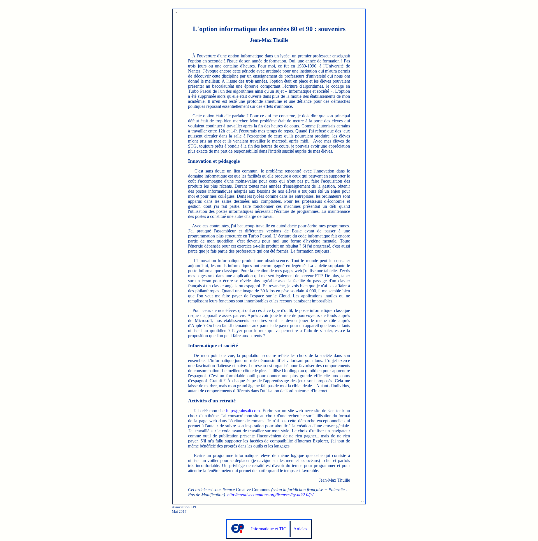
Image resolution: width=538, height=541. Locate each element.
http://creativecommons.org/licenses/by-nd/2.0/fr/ (270, 494)
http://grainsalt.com (243, 410)
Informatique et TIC (268, 528)
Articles (300, 528)
